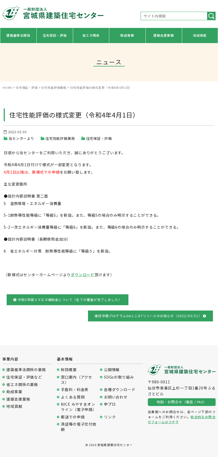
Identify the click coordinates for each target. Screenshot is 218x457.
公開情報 (112, 369)
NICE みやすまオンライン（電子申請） (79, 407)
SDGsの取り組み (119, 377)
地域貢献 (200, 35)
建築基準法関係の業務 (26, 369)
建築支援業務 (163, 35)
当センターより (21, 138)
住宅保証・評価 (55, 35)
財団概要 (69, 369)
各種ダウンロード (120, 389)
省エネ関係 (90, 35)
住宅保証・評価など (24, 377)
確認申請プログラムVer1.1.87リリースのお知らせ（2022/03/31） (149, 315)
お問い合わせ (116, 397)
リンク (110, 417)
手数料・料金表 (75, 389)
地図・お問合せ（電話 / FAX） (182, 401)
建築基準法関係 (18, 35)
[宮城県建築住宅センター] (52, 14)
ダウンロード (82, 274)
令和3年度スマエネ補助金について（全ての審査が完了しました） (69, 299)
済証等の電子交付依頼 (79, 427)
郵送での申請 (73, 417)
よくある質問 (73, 397)
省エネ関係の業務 (22, 384)
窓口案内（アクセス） (76, 380)
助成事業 (127, 35)
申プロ (110, 404)
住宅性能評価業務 (60, 138)
